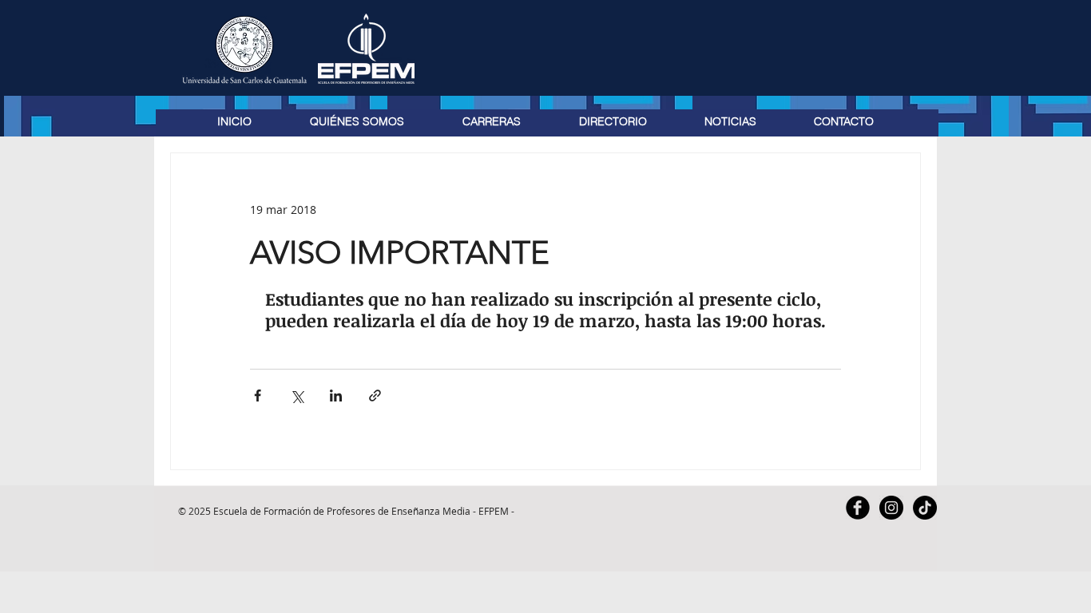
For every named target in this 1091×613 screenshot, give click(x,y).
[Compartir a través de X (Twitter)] (296, 395)
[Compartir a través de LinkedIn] (335, 395)
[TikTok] (925, 508)
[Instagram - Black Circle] (891, 508)
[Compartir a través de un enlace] (375, 395)
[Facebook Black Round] (858, 508)
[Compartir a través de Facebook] (257, 395)
